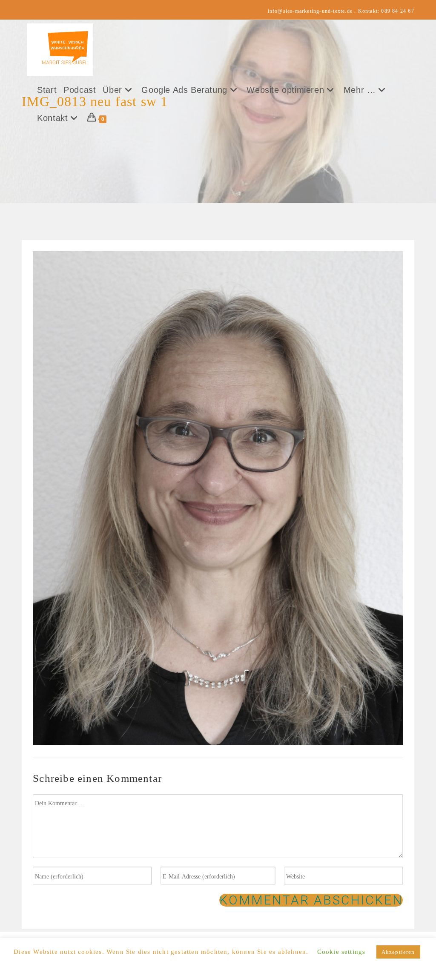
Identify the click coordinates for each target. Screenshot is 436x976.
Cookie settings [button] (341, 951)
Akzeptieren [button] (398, 952)
